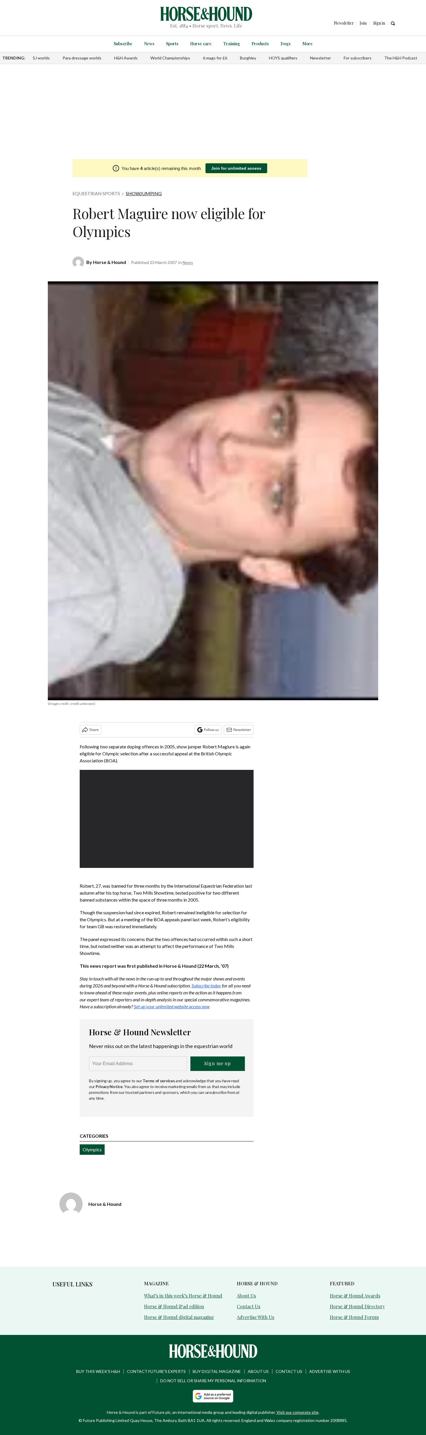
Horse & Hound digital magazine (179, 1317)
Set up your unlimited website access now (172, 1006)
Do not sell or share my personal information (213, 1380)
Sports (172, 43)
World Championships (170, 57)
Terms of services (159, 1080)
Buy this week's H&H (98, 1371)
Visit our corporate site (297, 1412)
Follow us (211, 729)
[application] (167, 819)
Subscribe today (206, 985)
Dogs (286, 43)
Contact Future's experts (156, 1371)
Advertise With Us (255, 1317)
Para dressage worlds (82, 57)
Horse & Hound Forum (354, 1317)
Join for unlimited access (236, 168)
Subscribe (123, 43)
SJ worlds (41, 57)
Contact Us (248, 1306)
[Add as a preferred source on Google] (213, 1396)
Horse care (201, 43)
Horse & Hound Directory (357, 1306)
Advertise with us (329, 1371)
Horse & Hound (109, 262)
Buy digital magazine (217, 1371)
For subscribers (358, 57)
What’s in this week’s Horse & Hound (183, 1296)
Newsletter (320, 57)
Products (260, 43)
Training (231, 43)
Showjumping (144, 193)
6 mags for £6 (215, 57)
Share (94, 729)
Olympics (92, 1149)
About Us (246, 1296)
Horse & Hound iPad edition (174, 1306)
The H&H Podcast (400, 57)
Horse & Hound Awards (355, 1296)
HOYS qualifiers (283, 57)
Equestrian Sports (96, 193)
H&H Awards (126, 57)
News (149, 43)
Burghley (248, 57)
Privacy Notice (109, 1086)
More (307, 43)
